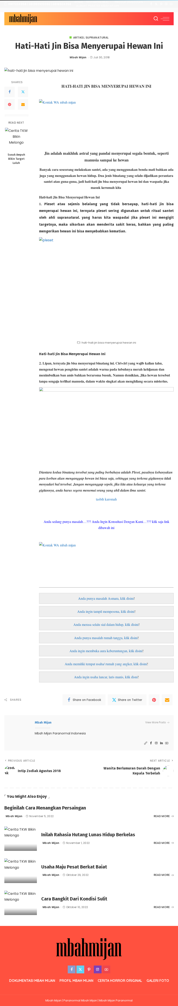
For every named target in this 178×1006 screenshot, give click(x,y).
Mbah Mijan (78, 57)
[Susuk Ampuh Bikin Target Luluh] (16, 139)
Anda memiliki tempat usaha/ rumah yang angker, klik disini (106, 664)
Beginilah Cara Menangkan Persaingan (45, 808)
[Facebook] (151, 4)
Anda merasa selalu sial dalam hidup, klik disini (105, 624)
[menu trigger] (165, 18)
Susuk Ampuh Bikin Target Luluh (16, 159)
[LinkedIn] (161, 743)
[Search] (155, 18)
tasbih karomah (106, 499)
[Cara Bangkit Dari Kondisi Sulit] (20, 903)
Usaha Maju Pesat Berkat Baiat (74, 867)
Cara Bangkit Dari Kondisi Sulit (74, 899)
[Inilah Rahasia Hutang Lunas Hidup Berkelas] (20, 838)
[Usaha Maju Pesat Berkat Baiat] (20, 870)
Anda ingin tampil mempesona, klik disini (105, 611)
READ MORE (162, 816)
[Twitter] (156, 4)
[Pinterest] (161, 4)
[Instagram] (166, 4)
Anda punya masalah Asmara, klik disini (106, 598)
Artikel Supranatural (91, 37)
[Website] (145, 743)
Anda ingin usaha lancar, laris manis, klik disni (106, 677)
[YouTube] (171, 4)
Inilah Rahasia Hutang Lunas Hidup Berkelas (88, 835)
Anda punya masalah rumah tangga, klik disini (106, 637)
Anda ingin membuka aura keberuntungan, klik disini (105, 650)
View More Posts (155, 722)
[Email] (23, 104)
